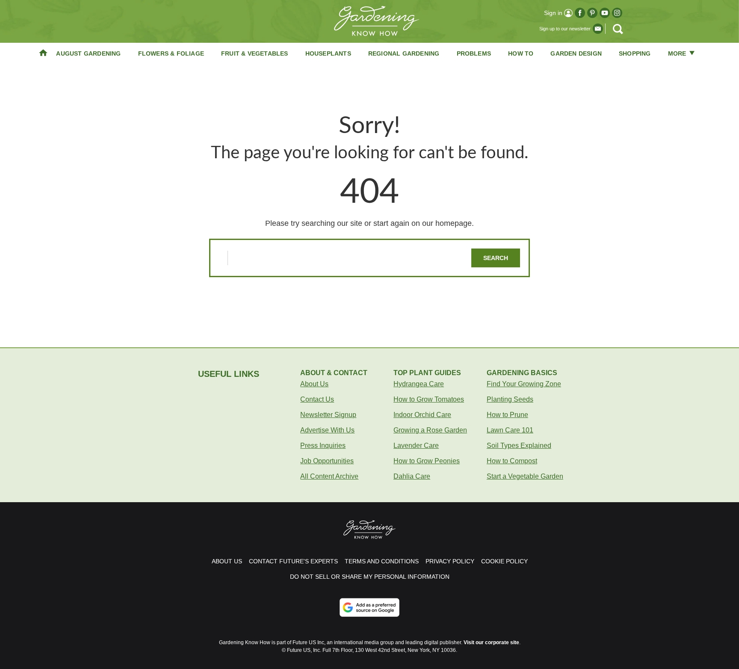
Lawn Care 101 (510, 430)
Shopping (635, 53)
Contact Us (317, 399)
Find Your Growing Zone (524, 384)
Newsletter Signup (328, 414)
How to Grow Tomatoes (428, 399)
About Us (314, 384)
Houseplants (328, 53)
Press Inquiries (323, 445)
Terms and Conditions (382, 561)
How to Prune (507, 414)
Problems (474, 53)
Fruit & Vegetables (254, 53)
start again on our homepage (422, 223)
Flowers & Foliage (171, 53)
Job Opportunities (327, 461)
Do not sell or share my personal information (369, 576)
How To (520, 53)
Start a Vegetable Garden (525, 476)
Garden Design (576, 53)
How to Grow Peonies (426, 461)
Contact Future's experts (293, 561)
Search (495, 258)
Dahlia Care (411, 476)
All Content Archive (329, 476)
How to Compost (512, 461)
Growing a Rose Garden (430, 430)
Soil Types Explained (519, 445)
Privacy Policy (450, 561)
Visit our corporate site (491, 642)
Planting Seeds (510, 399)
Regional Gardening (404, 53)
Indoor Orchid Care (422, 414)
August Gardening (88, 53)
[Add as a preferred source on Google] (369, 607)
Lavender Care (416, 445)
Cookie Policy (504, 561)
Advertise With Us (327, 430)
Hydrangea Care (418, 384)
